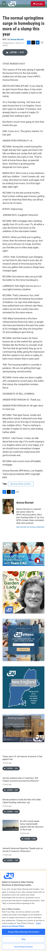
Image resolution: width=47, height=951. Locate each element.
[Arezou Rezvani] (8, 506)
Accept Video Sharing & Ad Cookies (23, 932)
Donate (38, 4)
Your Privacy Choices (23, 947)
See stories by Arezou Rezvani (30, 527)
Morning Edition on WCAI (21, 484)
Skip (23, 939)
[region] (23, 910)
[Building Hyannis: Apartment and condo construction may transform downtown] (23, 728)
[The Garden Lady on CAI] (23, 592)
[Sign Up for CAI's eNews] (23, 640)
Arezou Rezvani (17, 39)
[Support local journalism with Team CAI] (23, 554)
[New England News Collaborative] (23, 687)
